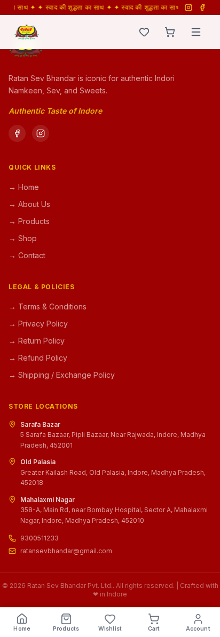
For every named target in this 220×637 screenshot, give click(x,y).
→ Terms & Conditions (48, 306)
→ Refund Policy (38, 357)
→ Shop (23, 238)
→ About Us (29, 204)
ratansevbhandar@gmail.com (66, 551)
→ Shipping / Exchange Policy (62, 374)
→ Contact (27, 255)
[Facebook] (202, 7)
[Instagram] (188, 7)
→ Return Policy (37, 340)
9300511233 (39, 538)
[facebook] (17, 133)
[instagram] (40, 133)
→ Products (29, 221)
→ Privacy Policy (38, 323)
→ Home (24, 187)
